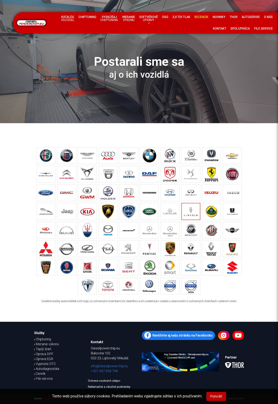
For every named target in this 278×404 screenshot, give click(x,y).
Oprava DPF (44, 354)
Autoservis (251, 17)
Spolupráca (240, 28)
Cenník (40, 374)
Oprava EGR (44, 359)
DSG (165, 17)
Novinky (219, 17)
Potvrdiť (216, 396)
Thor (234, 17)
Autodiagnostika (47, 369)
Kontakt (219, 28)
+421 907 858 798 (104, 371)
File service (263, 28)
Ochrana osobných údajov (104, 380)
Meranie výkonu (47, 344)
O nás (268, 17)
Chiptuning (87, 17)
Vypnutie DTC (46, 364)
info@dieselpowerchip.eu (109, 366)
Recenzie (201, 17)
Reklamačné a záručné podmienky (109, 386)
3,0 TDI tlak (181, 17)
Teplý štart (43, 349)
